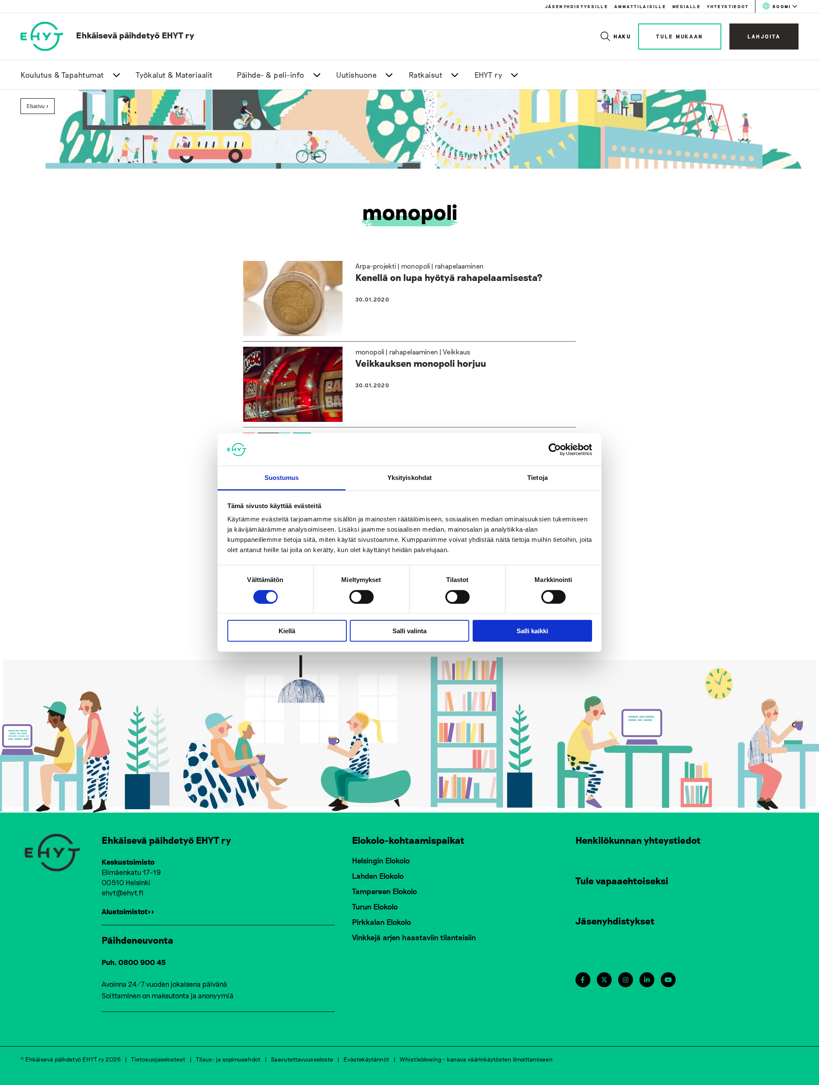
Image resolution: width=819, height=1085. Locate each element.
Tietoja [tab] (537, 477)
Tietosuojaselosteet (158, 1059)
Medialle (686, 6)
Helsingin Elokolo (381, 860)
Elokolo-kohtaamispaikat (408, 839)
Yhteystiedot (728, 6)
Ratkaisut (426, 74)
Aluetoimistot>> (128, 911)
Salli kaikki (532, 631)
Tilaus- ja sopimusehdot (228, 1059)
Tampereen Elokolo (384, 891)
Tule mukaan (679, 36)
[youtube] (668, 980)
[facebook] (582, 980)
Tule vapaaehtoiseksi (621, 880)
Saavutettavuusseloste (302, 1059)
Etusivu (35, 105)
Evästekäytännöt (366, 1059)
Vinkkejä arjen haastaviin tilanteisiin (414, 937)
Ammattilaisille (640, 6)
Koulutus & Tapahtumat (62, 74)
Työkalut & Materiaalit (174, 74)
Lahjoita (764, 36)
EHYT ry (488, 74)
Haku (622, 36)
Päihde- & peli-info (271, 74)
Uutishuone (356, 74)
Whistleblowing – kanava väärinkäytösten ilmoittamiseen (476, 1059)
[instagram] (625, 980)
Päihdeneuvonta (138, 939)
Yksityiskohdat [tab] (409, 477)
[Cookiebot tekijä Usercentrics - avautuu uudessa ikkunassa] (554, 449)
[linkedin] (647, 980)
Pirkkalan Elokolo (381, 922)
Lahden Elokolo (378, 875)
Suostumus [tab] (281, 477)
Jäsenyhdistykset (615, 920)
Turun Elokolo (375, 906)
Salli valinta (409, 631)
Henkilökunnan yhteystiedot (638, 839)
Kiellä (287, 631)
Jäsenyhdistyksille (576, 6)
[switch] (361, 596)
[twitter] (604, 980)
